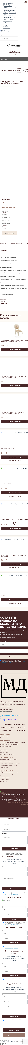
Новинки (5, 24)
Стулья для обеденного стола (8, 765)
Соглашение (24, 804)
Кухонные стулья (4, 752)
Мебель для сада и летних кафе (9, 744)
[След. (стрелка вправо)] (2, 1044)
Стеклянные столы (5, 778)
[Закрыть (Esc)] (0, 1043)
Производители (5, 730)
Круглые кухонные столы (7, 754)
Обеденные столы (8, 3)
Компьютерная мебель (9, 7)
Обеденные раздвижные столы (9, 772)
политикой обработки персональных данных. (14, 854)
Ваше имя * (3, 641)
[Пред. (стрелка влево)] (0, 1044)
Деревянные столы (5, 776)
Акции (5, 25)
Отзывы (5, 22)
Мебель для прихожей (9, 13)
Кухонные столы (4, 750)
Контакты (5, 26)
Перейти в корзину (14, 1030)
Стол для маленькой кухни (7, 774)
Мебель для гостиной (9, 15)
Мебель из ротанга (5, 746)
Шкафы (5, 14)
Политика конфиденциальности (18, 802)
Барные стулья (4, 738)
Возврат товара (7, 21)
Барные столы (4, 736)
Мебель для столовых (9, 10)
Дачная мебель (7, 6)
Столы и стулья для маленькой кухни (10, 763)
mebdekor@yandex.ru (15, 52)
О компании (6, 28)
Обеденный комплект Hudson (8, 759)
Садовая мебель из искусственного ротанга (12, 742)
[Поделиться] (2, 1043)
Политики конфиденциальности (11, 894)
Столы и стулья (7, 11)
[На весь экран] (3, 1043)
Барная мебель (7, 4)
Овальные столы (4, 779)
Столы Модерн (4, 767)
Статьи (11, 727)
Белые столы (3, 781)
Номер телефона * (5, 648)
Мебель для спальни (9, 17)
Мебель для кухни (8, 8)
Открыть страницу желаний (7, 1041)
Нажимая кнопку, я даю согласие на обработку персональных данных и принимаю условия (13, 661)
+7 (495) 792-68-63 (14, 51)
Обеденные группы (6, 757)
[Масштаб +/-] (5, 1043)
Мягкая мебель (7, 1)
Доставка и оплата (8, 19)
